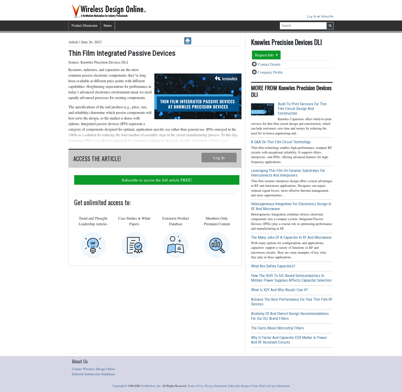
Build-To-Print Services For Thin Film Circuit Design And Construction (302, 109)
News (108, 26)
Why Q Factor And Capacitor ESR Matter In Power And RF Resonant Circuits (289, 339)
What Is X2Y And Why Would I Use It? (279, 289)
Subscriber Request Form (243, 386)
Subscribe (327, 16)
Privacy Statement (216, 386)
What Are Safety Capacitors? (273, 266)
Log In (312, 16)
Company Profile (270, 72)
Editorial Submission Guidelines (93, 374)
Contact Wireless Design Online (93, 369)
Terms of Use (195, 386)
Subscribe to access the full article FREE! (157, 180)
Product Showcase (84, 26)
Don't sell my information (274, 386)
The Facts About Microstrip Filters (277, 328)
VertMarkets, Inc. (151, 386)
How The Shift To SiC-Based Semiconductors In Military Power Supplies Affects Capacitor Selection (291, 278)
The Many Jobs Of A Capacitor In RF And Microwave (291, 237)
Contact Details (269, 64)
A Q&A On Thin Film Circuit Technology (281, 142)
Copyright (118, 386)
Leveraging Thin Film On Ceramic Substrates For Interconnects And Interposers (288, 172)
